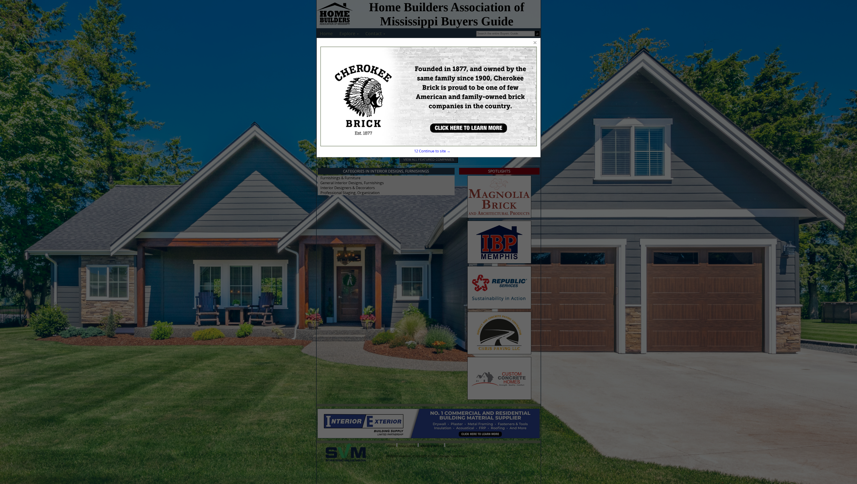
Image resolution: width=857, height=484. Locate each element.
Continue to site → (432, 151)
